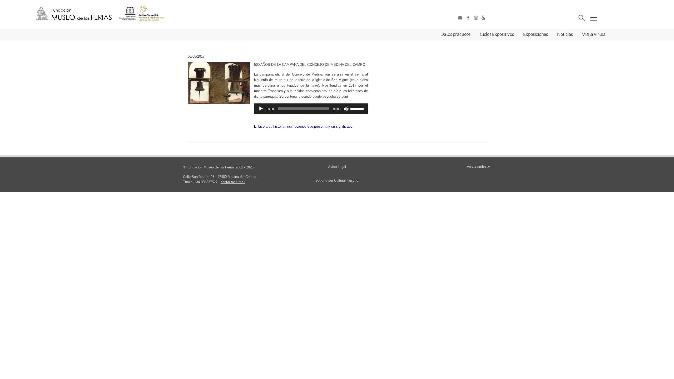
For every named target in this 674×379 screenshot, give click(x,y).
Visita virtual (594, 34)
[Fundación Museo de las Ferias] (74, 13)
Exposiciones (535, 34)
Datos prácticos (455, 34)
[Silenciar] (346, 108)
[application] (311, 108)
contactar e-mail (233, 182)
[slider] (357, 108)
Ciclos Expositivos (497, 34)
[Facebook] (469, 18)
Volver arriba (477, 167)
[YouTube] (461, 18)
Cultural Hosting (346, 180)
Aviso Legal (337, 167)
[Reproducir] (261, 108)
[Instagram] (477, 18)
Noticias (565, 34)
